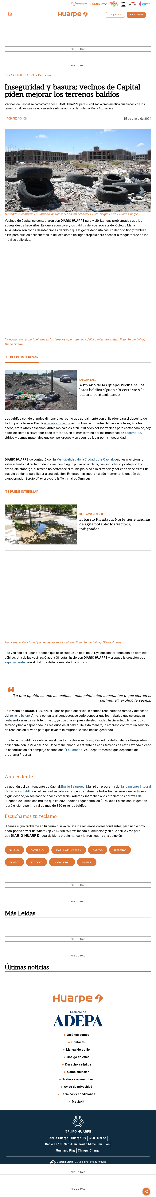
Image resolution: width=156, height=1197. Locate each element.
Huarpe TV (78, 1138)
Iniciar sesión (136, 15)
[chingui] (114, 4)
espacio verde (15, 662)
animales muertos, (57, 423)
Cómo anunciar (78, 1072)
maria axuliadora (68, 850)
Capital (98, 850)
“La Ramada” (73, 750)
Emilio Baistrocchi (74, 786)
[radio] (132, 4)
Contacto (78, 1042)
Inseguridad (62, 862)
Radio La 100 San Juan (61, 1144)
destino (14, 862)
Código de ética (78, 1057)
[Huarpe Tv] (98, 4)
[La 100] (123, 4)
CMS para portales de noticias (81, 1161)
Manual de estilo (78, 1049)
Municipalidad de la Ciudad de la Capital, (85, 459)
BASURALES (38, 850)
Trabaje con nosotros (78, 1079)
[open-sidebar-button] (9, 15)
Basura (87, 862)
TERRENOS (120, 850)
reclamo (36, 862)
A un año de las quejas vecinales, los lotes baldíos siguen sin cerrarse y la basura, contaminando (112, 390)
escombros (133, 433)
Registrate (115, 15)
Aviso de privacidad (78, 1087)
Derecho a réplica (78, 1064)
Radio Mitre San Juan (94, 1144)
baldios (14, 850)
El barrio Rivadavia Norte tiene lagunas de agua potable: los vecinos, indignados (115, 524)
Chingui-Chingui (89, 1150)
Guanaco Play (65, 1150)
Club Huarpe (97, 1138)
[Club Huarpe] (79, 4)
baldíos (81, 225)
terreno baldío (20, 715)
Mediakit (78, 1101)
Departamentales (19, 75)
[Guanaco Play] (144, 4)
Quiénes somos (78, 1035)
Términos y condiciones (78, 1094)
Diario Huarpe (58, 1138)
